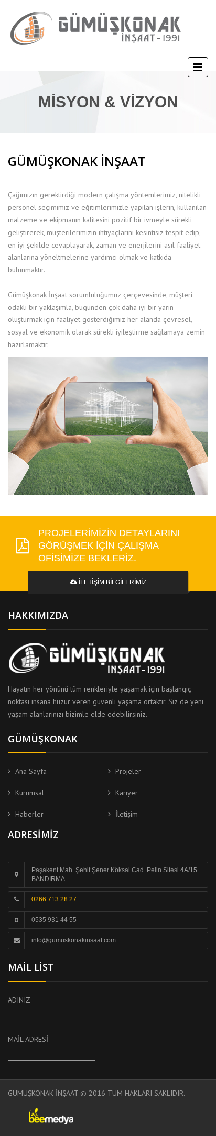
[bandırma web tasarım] (51, 1115)
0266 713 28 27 (54, 899)
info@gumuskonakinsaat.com (73, 940)
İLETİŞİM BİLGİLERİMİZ (111, 582)
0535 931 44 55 (54, 919)
